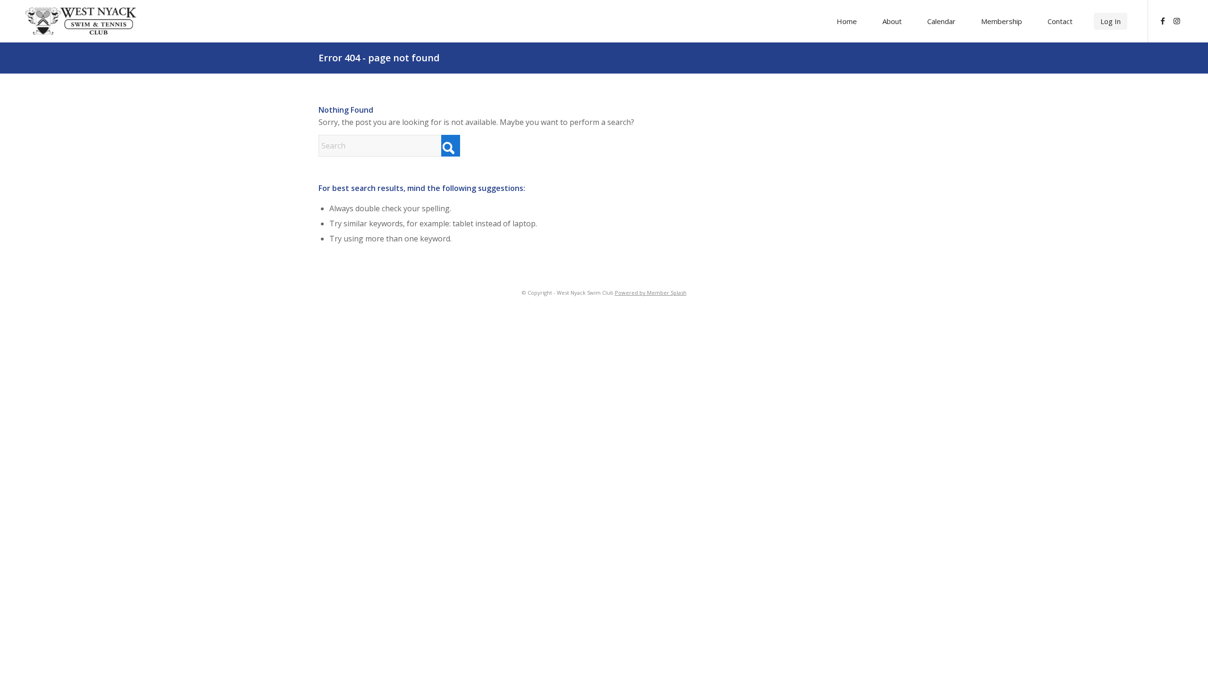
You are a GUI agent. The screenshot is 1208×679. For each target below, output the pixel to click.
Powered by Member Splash (651, 292)
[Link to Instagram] (1177, 21)
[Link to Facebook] (1163, 21)
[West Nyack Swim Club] (80, 20)
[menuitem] (847, 21)
